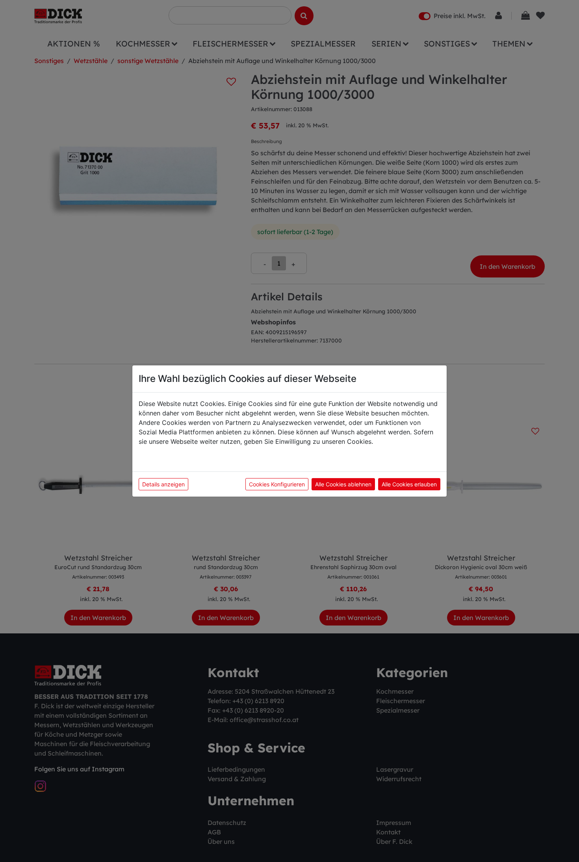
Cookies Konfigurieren (277, 484)
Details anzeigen (163, 484)
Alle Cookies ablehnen (343, 484)
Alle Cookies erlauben (409, 484)
